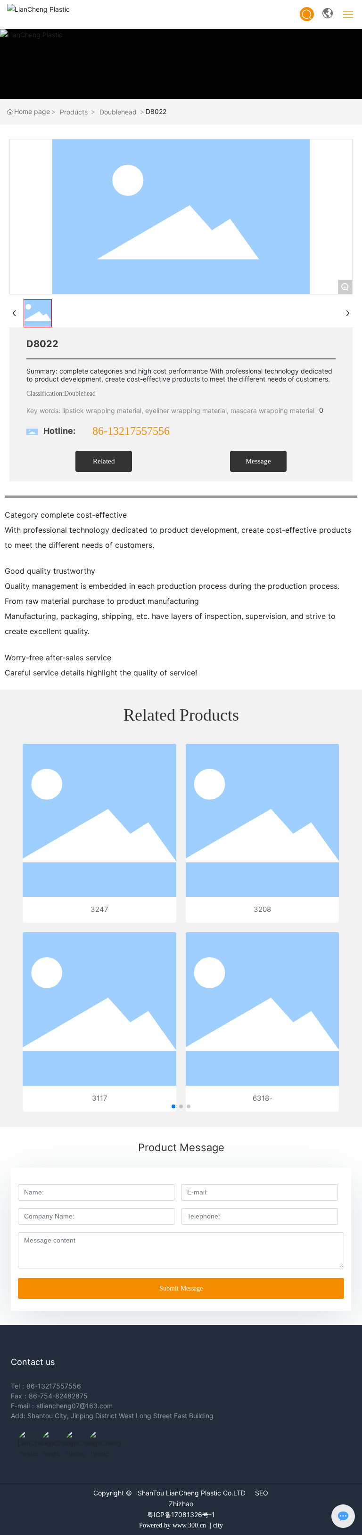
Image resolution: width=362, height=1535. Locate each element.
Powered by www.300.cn (172, 1525)
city (218, 1525)
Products (74, 112)
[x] (74, 1439)
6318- (262, 1098)
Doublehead (118, 112)
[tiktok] (26, 1439)
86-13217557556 (131, 431)
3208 (262, 909)
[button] (173, 1106)
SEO (261, 1493)
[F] (97, 1439)
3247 (99, 909)
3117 (99, 1098)
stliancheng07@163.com (74, 1406)
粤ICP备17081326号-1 (181, 1515)
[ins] (50, 1439)
